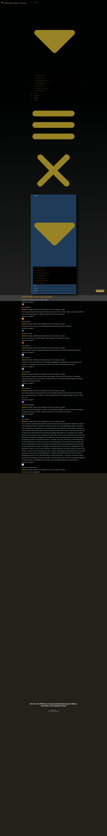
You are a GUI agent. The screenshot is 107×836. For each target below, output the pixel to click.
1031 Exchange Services (40, 90)
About (36, 93)
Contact (36, 97)
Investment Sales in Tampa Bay (41, 88)
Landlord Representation (40, 83)
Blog (36, 100)
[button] (53, 147)
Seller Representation (40, 75)
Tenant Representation (40, 85)
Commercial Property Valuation (42, 80)
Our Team (37, 95)
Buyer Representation (40, 78)
